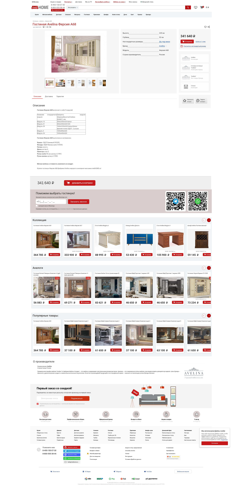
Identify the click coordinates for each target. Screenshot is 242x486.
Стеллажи (148, 437)
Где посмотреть (170, 453)
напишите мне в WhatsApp (46, 206)
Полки (147, 440)
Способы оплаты (130, 450)
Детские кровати (79, 433)
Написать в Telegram (74, 451)
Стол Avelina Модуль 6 (102, 225)
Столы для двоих (167, 440)
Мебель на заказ (119, 2)
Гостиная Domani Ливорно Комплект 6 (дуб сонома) (46, 274)
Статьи (127, 453)
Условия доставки (95, 447)
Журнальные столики (114, 437)
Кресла (59, 433)
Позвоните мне (58, 10)
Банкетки (132, 435)
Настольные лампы (190, 440)
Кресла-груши (61, 437)
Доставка (78, 2)
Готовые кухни (41, 440)
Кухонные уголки (42, 437)
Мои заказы (133, 2)
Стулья (39, 435)
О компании (169, 447)
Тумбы (95, 437)
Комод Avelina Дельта (132, 225)
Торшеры (187, 437)
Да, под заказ (164, 42)
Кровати (95, 433)
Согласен (214, 443)
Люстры (186, 433)
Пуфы (58, 435)
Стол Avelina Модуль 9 (163, 225)
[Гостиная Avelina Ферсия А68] (49, 83)
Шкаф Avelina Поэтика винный (196, 225)
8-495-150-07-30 (58, 5)
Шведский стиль (147, 2)
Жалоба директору (95, 453)
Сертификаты (170, 450)
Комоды (95, 440)
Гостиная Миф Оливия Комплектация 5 (169, 321)
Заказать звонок (78, 202)
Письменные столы (168, 435)
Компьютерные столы (168, 433)
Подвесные (60, 440)
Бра (185, 435)
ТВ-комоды (111, 440)
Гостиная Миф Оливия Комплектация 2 (107, 321)
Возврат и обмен (94, 450)
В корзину (188, 41)
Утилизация (93, 459)
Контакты (67, 2)
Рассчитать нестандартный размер (195, 46)
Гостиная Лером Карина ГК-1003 (197, 273)
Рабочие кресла (166, 437)
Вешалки (132, 437)
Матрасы (96, 435)
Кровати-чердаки (79, 437)
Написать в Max (72, 454)
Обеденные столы (42, 433)
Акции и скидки (55, 2)
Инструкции (128, 456)
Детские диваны (79, 435)
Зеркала (132, 440)
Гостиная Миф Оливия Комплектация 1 (76, 321)
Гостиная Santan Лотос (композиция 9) (107, 273)
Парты (76, 440)
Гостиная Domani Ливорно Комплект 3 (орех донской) (76, 274)
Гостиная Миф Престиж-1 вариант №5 (168, 273)
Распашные (148, 433)
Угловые (147, 435)
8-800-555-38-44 (58, 7)
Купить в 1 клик (201, 41)
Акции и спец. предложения (133, 447)
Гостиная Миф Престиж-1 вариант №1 (137, 273)
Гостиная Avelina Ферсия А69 (42, 225)
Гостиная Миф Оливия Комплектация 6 (199, 321)
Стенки (110, 433)
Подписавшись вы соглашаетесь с (62, 404)
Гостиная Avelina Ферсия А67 (73, 225)
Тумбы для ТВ (112, 435)
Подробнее (224, 439)
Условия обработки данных (133, 459)
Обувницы (133, 433)
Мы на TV (88, 2)
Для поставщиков (95, 456)
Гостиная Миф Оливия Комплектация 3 (138, 321)
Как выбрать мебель (102, 2)
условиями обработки (66, 209)
